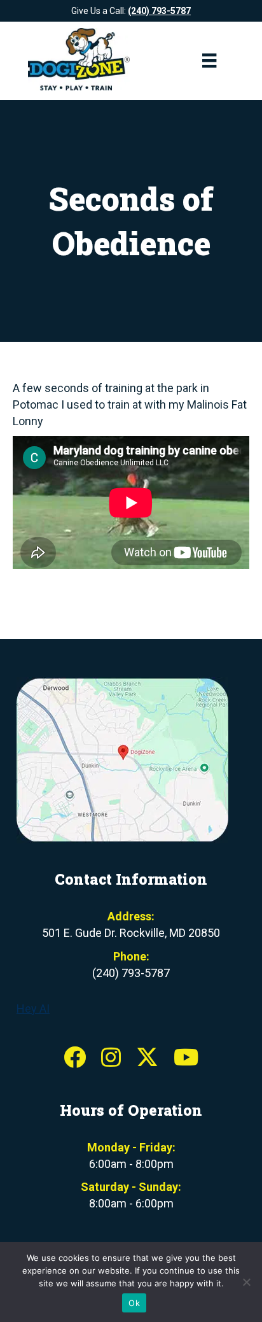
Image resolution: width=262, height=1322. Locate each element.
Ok (134, 1303)
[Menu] (209, 60)
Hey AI (33, 1008)
